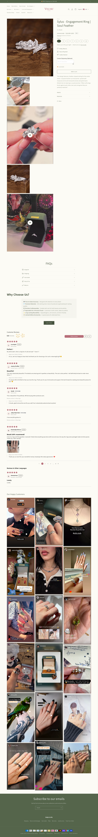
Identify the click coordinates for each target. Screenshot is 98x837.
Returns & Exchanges (35, 821)
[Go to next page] (58, 464)
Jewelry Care (61, 821)
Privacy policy (42, 833)
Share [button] (60, 101)
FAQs (49, 821)
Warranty (54, 821)
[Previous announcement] (7, 1)
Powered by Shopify (34, 833)
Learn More (49, 323)
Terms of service (64, 833)
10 (86, 41)
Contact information (73, 833)
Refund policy (57, 833)
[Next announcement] (90, 1)
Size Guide (83, 45)
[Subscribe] (61, 808)
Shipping (59, 35)
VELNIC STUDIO (27, 833)
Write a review (74, 336)
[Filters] (85, 336)
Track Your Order (70, 821)
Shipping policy (49, 833)
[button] (30, 6)
